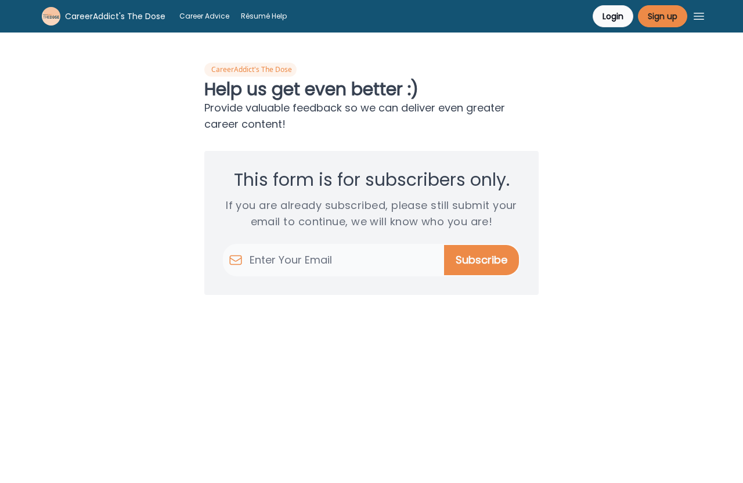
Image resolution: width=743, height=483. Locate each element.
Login (613, 16)
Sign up (662, 16)
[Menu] (699, 14)
